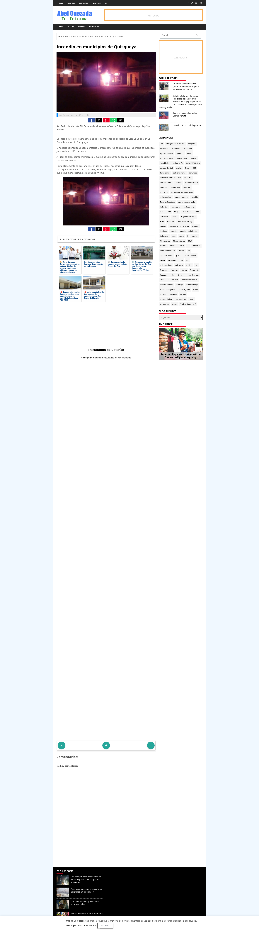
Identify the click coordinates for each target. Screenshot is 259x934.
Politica (189, 265)
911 (161, 144)
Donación (186, 187)
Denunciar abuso (116, 874)
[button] (91, 120)
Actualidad (188, 148)
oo (189, 250)
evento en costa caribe (186, 202)
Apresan (194, 158)
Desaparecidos (165, 182)
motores (163, 246)
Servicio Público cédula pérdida (187, 125)
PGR (181, 260)
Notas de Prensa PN (167, 250)
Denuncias (193, 173)
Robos (180, 275)
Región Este (194, 270)
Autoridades (164, 163)
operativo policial (166, 255)
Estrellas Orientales (167, 202)
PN (187, 260)
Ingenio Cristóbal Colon (188, 231)
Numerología (94, 27)
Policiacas (179, 265)
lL (187, 236)
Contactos (83, 3)
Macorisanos (165, 241)
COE (194, 168)
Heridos (163, 226)
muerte (172, 246)
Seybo (195, 289)
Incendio (173, 231)
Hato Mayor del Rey (185, 221)
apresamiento (182, 158)
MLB (190, 241)
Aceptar (105, 926)
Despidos (178, 182)
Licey (174, 236)
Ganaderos (164, 216)
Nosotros (71, 3)
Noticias (181, 250)
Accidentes (164, 148)
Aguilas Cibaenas (166, 153)
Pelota (162, 260)
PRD (196, 265)
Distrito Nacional (191, 182)
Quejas (184, 270)
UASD (192, 299)
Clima (187, 168)
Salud (162, 280)
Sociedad (173, 294)
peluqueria (172, 260)
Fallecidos (164, 207)
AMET (189, 153)
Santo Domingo (192, 285)
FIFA (161, 212)
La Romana (164, 236)
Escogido (194, 197)
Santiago (179, 285)
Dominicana (175, 187)
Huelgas (195, 226)
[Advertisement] (106, 847)
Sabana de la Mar (192, 275)
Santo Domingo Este (167, 289)
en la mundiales (166, 197)
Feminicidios (175, 207)
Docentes (163, 187)
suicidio (183, 294)
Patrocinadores (190, 255)
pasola (178, 255)
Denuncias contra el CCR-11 (170, 178)
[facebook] (188, 3)
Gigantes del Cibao (188, 216)
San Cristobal (173, 280)
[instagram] (201, 3)
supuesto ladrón (166, 299)
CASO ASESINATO (193, 163)
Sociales (163, 294)
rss (106, 3)
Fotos (169, 212)
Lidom (181, 236)
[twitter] (192, 3)
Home (61, 3)
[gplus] (196, 3)
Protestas (163, 270)
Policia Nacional (166, 265)
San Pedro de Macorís (189, 280)
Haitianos (170, 221)
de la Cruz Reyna (179, 173)
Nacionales (196, 246)
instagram (96, 3)
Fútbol (197, 212)
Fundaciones (186, 212)
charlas (179, 168)
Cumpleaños (165, 173)
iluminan (163, 231)
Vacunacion (164, 304)
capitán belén (178, 163)
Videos (174, 304)
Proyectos (174, 270)
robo (172, 275)
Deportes (81, 27)
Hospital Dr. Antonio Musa (179, 226)
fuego (176, 212)
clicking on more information (81, 925)
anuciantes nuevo (166, 158)
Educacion (164, 192)
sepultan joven (184, 289)
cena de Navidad (166, 168)
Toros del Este (181, 299)
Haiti (162, 221)
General (175, 216)
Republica (163, 275)
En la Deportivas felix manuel (182, 192)
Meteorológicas (179, 241)
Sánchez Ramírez (166, 285)
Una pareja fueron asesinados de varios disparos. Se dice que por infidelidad (86, 879)
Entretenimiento (181, 197)
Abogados (191, 144)
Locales (70, 27)
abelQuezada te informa (175, 144)
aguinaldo (180, 153)
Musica (181, 246)
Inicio (61, 27)
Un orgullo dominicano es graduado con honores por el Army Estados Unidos (186, 86)
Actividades (176, 148)
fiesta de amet (189, 207)
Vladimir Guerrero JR (188, 304)
